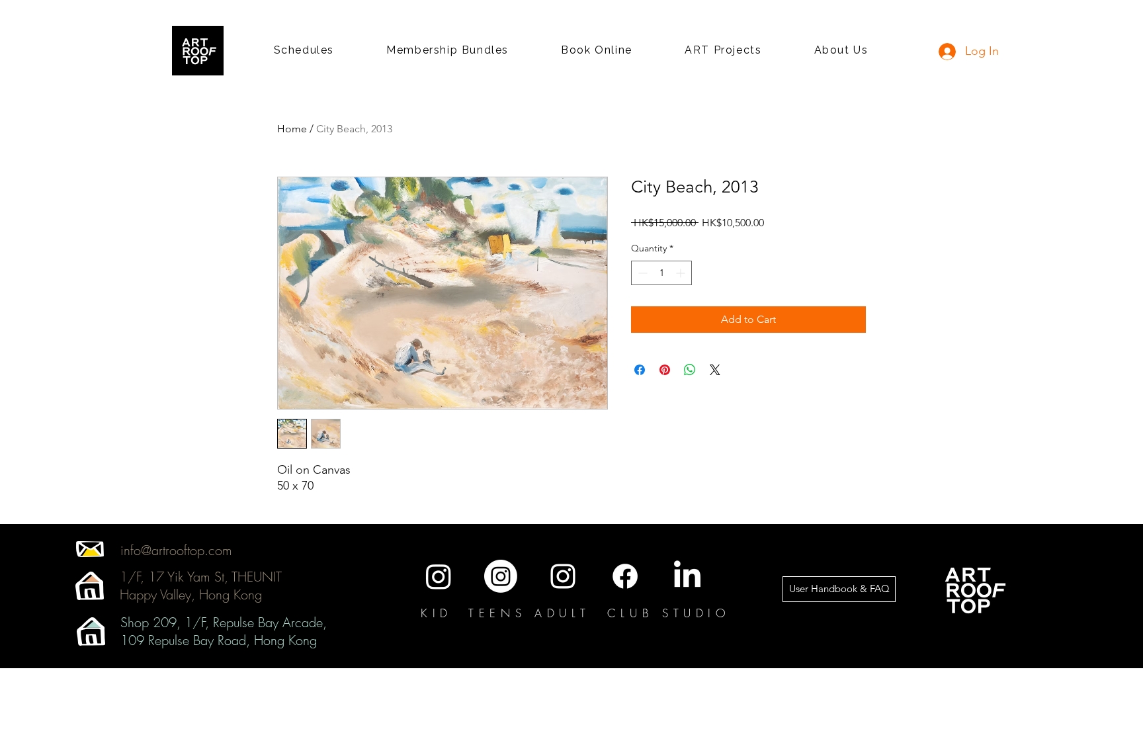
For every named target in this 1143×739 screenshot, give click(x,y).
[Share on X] (715, 370)
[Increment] (681, 272)
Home (292, 128)
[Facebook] (625, 576)
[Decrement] (641, 272)
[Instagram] (438, 576)
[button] (303, 50)
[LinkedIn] (687, 576)
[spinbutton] (661, 272)
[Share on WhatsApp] (690, 370)
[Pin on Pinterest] (665, 370)
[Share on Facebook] (640, 370)
